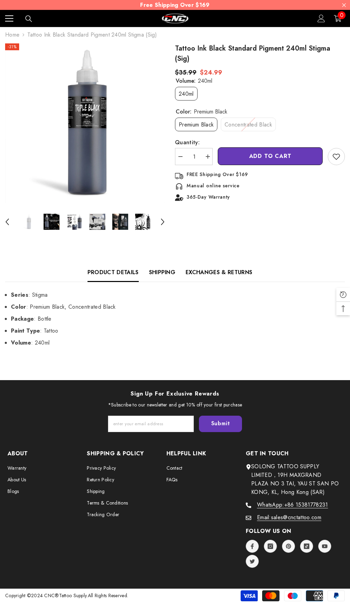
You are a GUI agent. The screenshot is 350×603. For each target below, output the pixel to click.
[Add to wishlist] (336, 156)
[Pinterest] (288, 546)
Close (344, 5)
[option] (85, 123)
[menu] (9, 18)
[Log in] (321, 18)
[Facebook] (252, 546)
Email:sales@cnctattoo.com (289, 517)
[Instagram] (270, 546)
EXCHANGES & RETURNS (219, 272)
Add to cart (270, 156)
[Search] (29, 19)
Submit (220, 423)
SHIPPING (162, 272)
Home (12, 35)
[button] (7, 222)
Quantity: (187, 142)
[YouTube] (324, 546)
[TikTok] (306, 546)
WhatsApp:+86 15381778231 (292, 505)
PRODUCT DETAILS (113, 272)
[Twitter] (252, 561)
